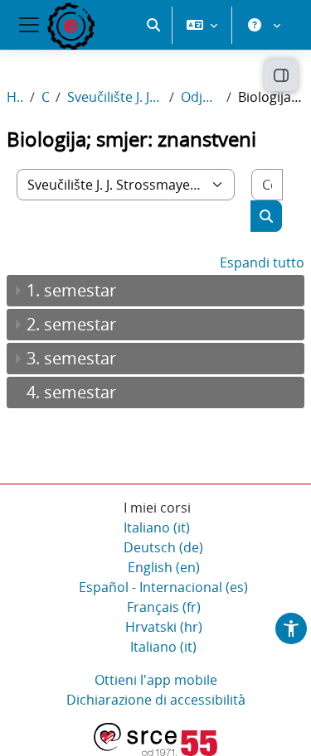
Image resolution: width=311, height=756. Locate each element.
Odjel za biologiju (200, 97)
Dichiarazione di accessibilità (155, 700)
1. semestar (71, 290)
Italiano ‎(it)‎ (157, 527)
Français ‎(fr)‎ (164, 607)
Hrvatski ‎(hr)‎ (163, 627)
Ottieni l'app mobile (156, 680)
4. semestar (71, 392)
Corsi (45, 97)
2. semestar (71, 324)
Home (15, 97)
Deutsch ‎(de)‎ (163, 547)
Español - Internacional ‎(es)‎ (163, 587)
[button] (153, 25)
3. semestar (71, 358)
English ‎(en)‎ (164, 567)
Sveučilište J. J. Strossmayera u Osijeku (115, 97)
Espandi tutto (262, 262)
